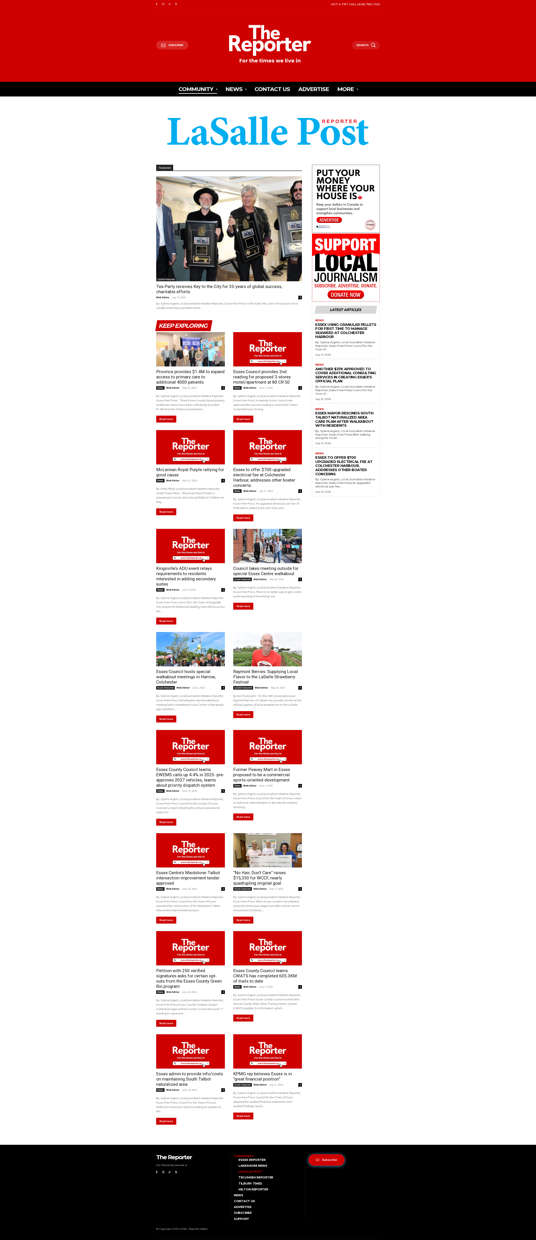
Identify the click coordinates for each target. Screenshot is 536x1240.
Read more (166, 419)
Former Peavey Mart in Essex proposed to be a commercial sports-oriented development (261, 775)
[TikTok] (170, 4)
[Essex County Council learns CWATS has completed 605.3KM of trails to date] (267, 948)
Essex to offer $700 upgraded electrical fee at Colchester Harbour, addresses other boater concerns (264, 477)
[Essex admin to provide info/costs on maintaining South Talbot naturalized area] (190, 1051)
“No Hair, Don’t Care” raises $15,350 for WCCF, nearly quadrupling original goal (259, 878)
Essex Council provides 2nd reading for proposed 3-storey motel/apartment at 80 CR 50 (262, 377)
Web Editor (162, 297)
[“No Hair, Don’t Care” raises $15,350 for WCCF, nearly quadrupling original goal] (267, 850)
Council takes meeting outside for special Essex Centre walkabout (266, 571)
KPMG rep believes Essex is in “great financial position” (262, 1076)
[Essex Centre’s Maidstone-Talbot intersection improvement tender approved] (190, 850)
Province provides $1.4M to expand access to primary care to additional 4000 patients (190, 377)
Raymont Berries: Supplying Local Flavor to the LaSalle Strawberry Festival (265, 677)
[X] (176, 4)
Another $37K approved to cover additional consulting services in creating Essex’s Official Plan (345, 375)
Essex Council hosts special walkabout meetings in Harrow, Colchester (186, 677)
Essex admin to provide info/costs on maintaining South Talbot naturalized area (189, 1079)
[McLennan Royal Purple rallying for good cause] (190, 447)
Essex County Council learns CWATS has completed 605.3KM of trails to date (265, 976)
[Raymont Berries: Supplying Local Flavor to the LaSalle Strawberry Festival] (267, 649)
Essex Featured (242, 579)
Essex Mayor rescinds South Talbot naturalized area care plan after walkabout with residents (344, 419)
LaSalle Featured (166, 279)
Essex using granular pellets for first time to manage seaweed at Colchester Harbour (345, 331)
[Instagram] (163, 4)
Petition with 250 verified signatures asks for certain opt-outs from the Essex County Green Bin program (189, 978)
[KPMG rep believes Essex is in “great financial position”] (267, 1051)
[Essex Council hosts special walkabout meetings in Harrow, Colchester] (190, 649)
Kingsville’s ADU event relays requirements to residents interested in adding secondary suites (186, 576)
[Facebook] (157, 4)
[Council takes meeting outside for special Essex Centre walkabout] (267, 546)
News (160, 387)
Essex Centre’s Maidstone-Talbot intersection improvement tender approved (188, 878)
